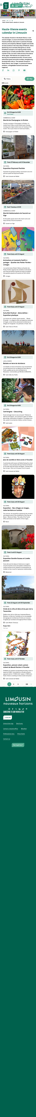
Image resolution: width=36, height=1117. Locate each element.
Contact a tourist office (10, 729)
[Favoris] (31, 5)
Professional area (8, 734)
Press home (21, 734)
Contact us (6, 739)
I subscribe (8, 717)
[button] (26, 6)
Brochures (19, 723)
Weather (24, 729)
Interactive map (8, 723)
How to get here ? (18, 745)
